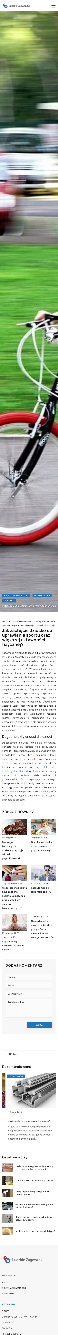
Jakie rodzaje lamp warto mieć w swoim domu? (32, 1193)
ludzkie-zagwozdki (17, 596)
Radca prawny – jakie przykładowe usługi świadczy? (33, 1218)
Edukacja (7, 1328)
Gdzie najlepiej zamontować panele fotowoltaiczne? (34, 1205)
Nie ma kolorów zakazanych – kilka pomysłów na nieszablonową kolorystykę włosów (42, 929)
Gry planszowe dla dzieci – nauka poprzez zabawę (41, 846)
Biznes (5, 1311)
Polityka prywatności (14, 1288)
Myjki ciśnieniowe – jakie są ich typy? (35, 1231)
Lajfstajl (9, 600)
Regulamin (8, 1293)
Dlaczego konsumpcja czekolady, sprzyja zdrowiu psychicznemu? (12, 850)
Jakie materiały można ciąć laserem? (26, 1121)
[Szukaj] (5, 1054)
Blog (4, 1282)
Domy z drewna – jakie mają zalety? (34, 1180)
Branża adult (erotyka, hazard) (19, 1316)
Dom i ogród (8, 1322)
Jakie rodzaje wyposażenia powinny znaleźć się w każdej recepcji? (34, 1167)
